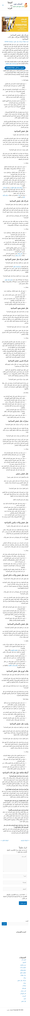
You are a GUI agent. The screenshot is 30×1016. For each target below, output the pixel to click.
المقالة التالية (4, 840)
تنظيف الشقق (14, 650)
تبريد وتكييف (23, 965)
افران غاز (24, 959)
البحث (26, 921)
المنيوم (24, 962)
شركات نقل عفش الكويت (16, 187)
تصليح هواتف (23, 970)
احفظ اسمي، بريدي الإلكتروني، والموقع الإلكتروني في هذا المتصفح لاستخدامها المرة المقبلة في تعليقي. (15, 896)
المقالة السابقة (25, 840)
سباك (24, 978)
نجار (19, 195)
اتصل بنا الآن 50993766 (15, 68)
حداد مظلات (23, 975)
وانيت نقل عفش (8, 279)
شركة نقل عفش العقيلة (11, 63)
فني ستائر (20, 253)
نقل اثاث (5, 187)
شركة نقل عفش (17, 266)
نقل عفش (23, 1001)
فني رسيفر (23, 991)
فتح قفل (24, 988)
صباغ (25, 983)
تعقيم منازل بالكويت (13, 665)
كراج (25, 998)
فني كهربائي (23, 993)
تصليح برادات (23, 967)
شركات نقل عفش (18, 41)
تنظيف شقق (23, 972)
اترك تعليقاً (25, 41)
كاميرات (24, 996)
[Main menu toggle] (3, 5)
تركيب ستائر (18, 255)
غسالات (24, 985)
